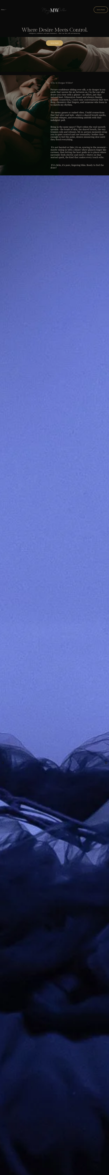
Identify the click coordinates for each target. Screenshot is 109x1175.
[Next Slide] (106, 763)
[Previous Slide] (3, 763)
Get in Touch (101, 10)
